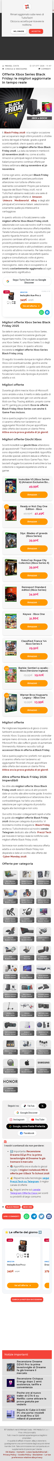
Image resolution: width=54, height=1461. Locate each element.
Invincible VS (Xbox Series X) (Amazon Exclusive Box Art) (34, 482)
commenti (46, 69)
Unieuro (7, 200)
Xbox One (27, 1207)
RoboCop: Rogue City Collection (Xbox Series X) (34, 561)
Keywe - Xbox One (34, 614)
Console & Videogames (16, 69)
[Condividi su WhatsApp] (41, 312)
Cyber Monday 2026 (14, 856)
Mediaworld (22, 200)
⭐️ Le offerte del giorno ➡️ (23, 1232)
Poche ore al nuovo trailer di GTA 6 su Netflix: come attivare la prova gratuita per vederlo (31, 1398)
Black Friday (42, 824)
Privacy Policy (9, 1455)
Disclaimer (38, 1455)
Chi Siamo (10, 1452)
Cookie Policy (24, 1455)
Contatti (21, 1452)
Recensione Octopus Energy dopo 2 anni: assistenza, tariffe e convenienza (30, 1383)
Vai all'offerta (30, 306)
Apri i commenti (11, 1216)
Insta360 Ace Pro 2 (30, 295)
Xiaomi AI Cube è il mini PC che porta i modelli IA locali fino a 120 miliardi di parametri (31, 1414)
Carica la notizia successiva (27, 1300)
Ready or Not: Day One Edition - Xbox (33, 508)
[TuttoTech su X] (42, 1105)
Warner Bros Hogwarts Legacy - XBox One (34, 696)
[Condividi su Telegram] (47, 312)
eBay (34, 200)
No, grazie (19, 31)
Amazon (37, 196)
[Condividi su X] (41, 1216)
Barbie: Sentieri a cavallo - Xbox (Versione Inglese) (33, 669)
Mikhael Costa (12, 66)
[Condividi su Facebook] (49, 1216)
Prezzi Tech (44, 832)
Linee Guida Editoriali (36, 1452)
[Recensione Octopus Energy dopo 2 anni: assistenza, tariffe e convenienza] (11, 1382)
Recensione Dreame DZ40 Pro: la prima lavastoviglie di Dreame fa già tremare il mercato (31, 1367)
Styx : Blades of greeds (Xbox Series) (34, 534)
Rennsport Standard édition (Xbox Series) (34, 588)
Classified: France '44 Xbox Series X (34, 642)
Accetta (36, 31)
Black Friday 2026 (14, 132)
